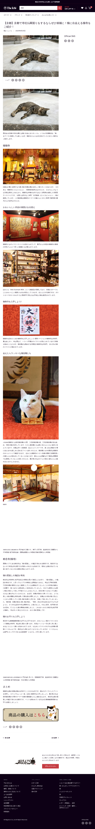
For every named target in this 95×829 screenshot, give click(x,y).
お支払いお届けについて (11, 786)
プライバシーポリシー (11, 809)
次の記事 (54, 738)
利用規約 (6, 811)
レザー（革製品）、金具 (67, 803)
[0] (90, 8)
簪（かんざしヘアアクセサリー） (69, 786)
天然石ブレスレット (65, 797)
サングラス (62, 800)
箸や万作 (34, 791)
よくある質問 (8, 794)
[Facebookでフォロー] (65, 40)
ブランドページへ (50, 766)
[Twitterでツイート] (19, 80)
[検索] (59, 8)
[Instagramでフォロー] (72, 40)
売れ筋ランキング (31, 15)
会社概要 (6, 803)
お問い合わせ (8, 797)
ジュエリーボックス (65, 791)
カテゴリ (6, 15)
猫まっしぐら (8, 31)
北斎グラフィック (37, 789)
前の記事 (7, 738)
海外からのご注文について (12, 791)
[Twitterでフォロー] (69, 40)
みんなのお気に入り (48, 15)
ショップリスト (8, 800)
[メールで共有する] (23, 80)
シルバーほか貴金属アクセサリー (69, 783)
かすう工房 (35, 783)
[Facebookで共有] (12, 80)
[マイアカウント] (86, 8)
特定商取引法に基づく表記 (12, 806)
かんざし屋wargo (37, 786)
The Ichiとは (8, 783)
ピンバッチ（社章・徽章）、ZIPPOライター (68, 807)
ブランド (17, 15)
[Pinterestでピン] (16, 80)
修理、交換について (10, 789)
